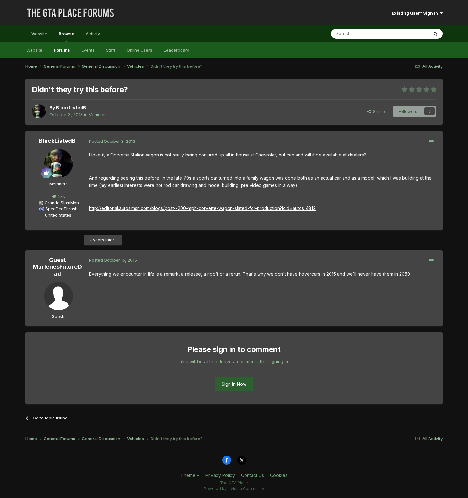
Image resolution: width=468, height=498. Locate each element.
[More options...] (431, 141)
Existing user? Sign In (416, 13)
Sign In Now (234, 384)
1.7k (60, 196)
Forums (62, 49)
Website (39, 33)
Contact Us (252, 475)
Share (378, 111)
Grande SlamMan (62, 202)
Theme (189, 475)
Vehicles (98, 114)
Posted (112, 141)
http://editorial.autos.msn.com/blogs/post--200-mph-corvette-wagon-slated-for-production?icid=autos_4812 (202, 208)
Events (88, 49)
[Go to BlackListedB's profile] (39, 111)
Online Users (139, 49)
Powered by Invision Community (234, 488)
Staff (110, 49)
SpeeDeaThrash (62, 208)
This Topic (410, 33)
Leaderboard (176, 49)
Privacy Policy (220, 475)
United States (58, 215)
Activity (93, 33)
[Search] (436, 34)
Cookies (278, 475)
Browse (66, 33)
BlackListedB (71, 107)
